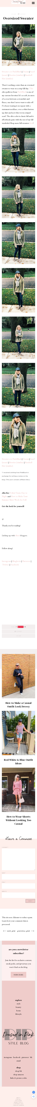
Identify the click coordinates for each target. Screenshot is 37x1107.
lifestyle (18, 1014)
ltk (31, 1057)
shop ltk (18, 1071)
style (18, 1003)
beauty (18, 1007)
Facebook (15, 564)
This (31, 88)
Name (4, 873)
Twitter (5, 564)
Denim (26, 71)
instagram (8, 1057)
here (31, 123)
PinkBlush (21, 92)
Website (4, 891)
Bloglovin (16, 561)
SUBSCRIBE (18, 975)
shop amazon (18, 1074)
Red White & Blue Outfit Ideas (18, 761)
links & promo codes (18, 1078)
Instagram (6, 561)
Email (4, 882)
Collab (13, 14)
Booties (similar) (16, 75)
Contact (18, 1099)
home (18, 1010)
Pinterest (26, 561)
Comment (22, 14)
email (18, 1060)
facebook (16, 1057)
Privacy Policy (18, 1102)
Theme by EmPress (18, 1105)
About (18, 1097)
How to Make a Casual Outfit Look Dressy (19, 704)
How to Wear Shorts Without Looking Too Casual (18, 820)
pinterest (25, 1057)
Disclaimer (18, 1100)
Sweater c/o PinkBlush (11, 71)
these (17, 535)
